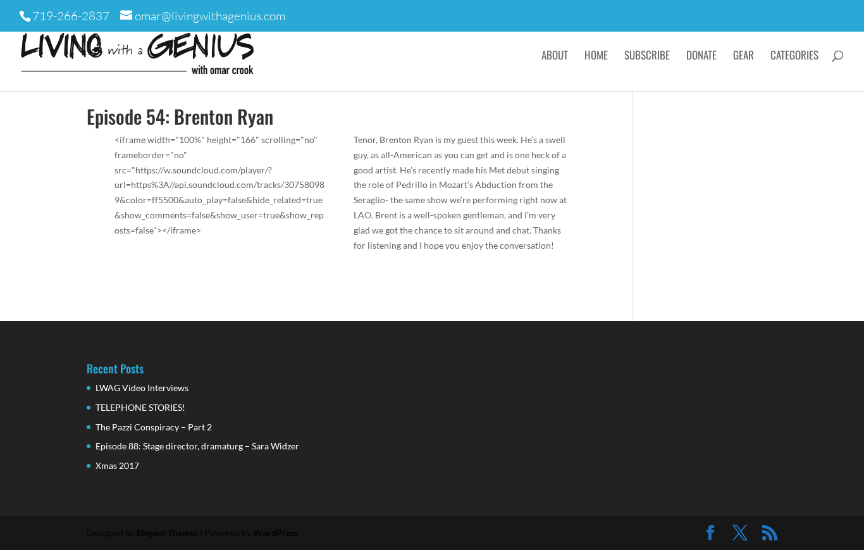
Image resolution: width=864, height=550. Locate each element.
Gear (743, 57)
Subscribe (647, 57)
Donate (701, 57)
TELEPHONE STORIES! (140, 407)
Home (596, 57)
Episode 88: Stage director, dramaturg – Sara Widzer (197, 446)
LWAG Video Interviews (142, 387)
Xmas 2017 (117, 465)
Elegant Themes (167, 532)
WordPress (275, 532)
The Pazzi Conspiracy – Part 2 (154, 427)
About (554, 57)
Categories (794, 57)
